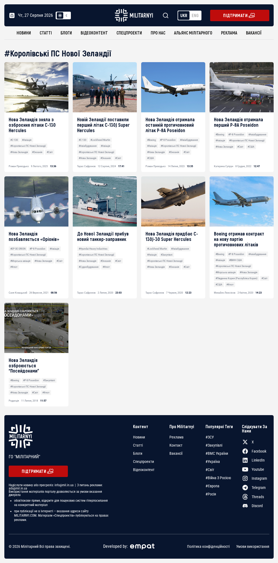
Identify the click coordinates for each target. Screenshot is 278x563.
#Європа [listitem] (212, 486)
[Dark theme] (66, 15)
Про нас (158, 32)
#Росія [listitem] (211, 494)
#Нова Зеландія (19, 152)
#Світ (50, 152)
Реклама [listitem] (176, 437)
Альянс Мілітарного (193, 32)
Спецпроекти (129, 32)
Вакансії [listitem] (175, 453)
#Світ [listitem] (210, 469)
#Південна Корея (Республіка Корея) (236, 278)
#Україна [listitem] (213, 461)
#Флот (13, 266)
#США (150, 158)
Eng (195, 15)
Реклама (229, 32)
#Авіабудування (88, 145)
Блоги (66, 32)
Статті (46, 32)
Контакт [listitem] (175, 445)
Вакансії (253, 32)
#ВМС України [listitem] (217, 453)
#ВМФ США (235, 260)
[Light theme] (60, 15)
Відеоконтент (94, 32)
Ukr (183, 15)
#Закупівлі (166, 254)
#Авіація (26, 139)
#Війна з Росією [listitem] (218, 478)
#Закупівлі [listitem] (214, 445)
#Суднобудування (89, 266)
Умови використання (252, 546)
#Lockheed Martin (100, 139)
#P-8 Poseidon (168, 139)
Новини (24, 32)
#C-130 (14, 139)
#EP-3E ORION (18, 248)
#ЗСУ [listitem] (210, 437)
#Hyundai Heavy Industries (93, 248)
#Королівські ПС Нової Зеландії (28, 145)
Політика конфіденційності (208, 546)
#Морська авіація (20, 260)
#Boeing (151, 139)
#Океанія (37, 152)
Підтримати (235, 15)
